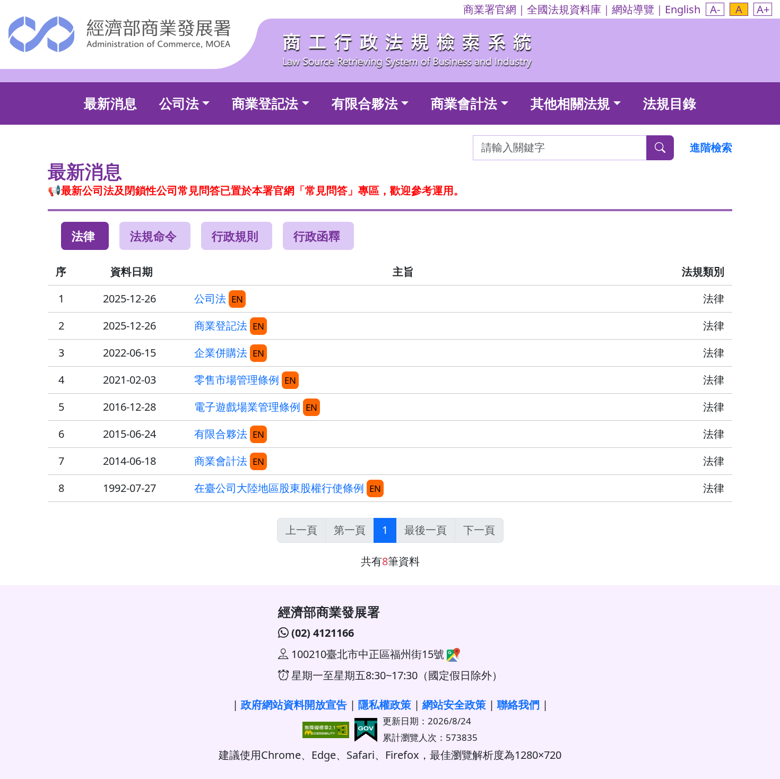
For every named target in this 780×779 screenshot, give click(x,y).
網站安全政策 (454, 704)
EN (237, 299)
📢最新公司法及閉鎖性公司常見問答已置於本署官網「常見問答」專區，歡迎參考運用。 (256, 190)
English (682, 9)
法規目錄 (669, 103)
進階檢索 (711, 147)
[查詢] (660, 147)
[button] (715, 9)
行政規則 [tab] (235, 236)
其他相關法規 (570, 103)
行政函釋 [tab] (316, 236)
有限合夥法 (365, 103)
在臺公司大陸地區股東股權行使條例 (279, 488)
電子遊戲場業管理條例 (247, 407)
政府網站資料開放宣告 (294, 704)
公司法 (179, 103)
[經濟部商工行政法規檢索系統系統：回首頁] (408, 48)
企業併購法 (220, 352)
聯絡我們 (518, 704)
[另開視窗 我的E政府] (366, 728)
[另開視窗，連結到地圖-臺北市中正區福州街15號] (452, 654)
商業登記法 (265, 103)
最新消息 (110, 103)
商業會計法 (464, 103)
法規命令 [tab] (153, 236)
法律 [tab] (83, 236)
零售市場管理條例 (236, 380)
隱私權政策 (384, 704)
